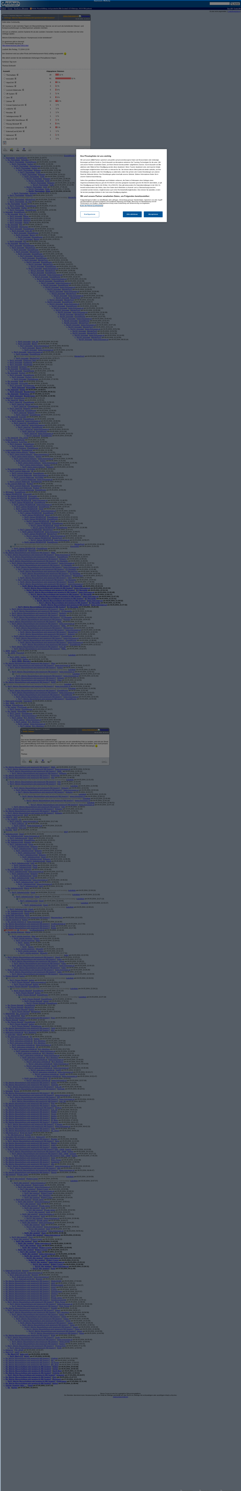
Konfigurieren (89, 214)
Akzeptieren (153, 214)
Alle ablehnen (132, 214)
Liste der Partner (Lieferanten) (91, 205)
